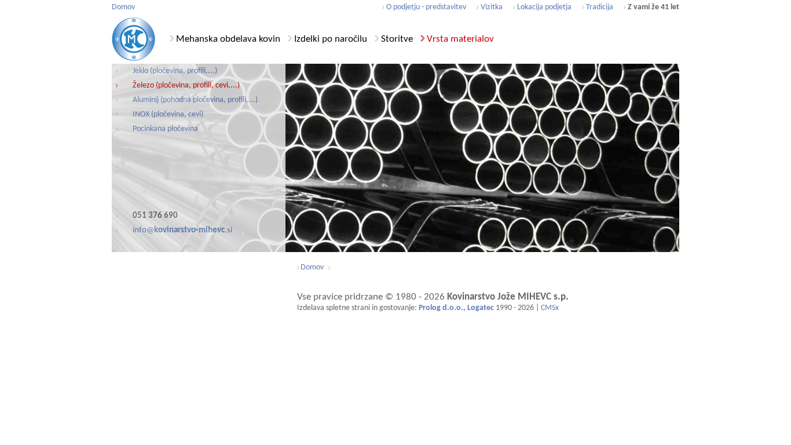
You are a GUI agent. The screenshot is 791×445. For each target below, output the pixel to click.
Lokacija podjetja (544, 7)
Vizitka (492, 7)
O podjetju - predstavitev (426, 7)
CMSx (550, 308)
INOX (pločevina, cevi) (168, 114)
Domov (123, 7)
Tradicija (599, 7)
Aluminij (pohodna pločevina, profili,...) (195, 100)
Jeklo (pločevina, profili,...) (175, 71)
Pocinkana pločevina (165, 129)
